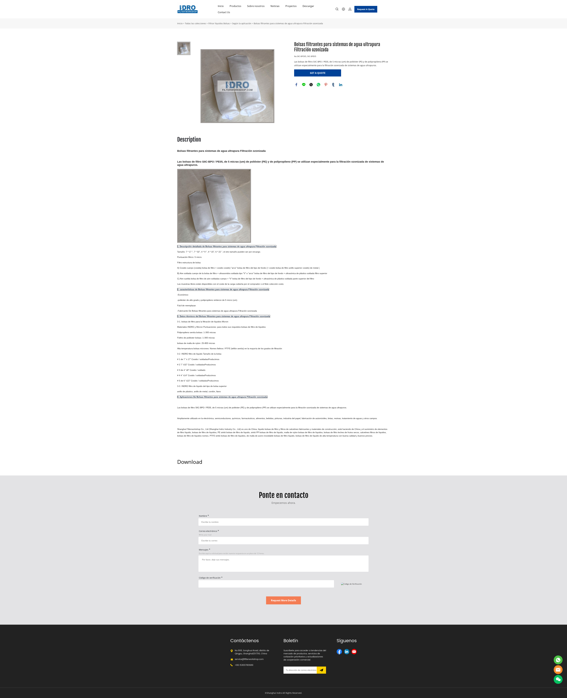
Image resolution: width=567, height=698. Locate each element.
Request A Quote (365, 9)
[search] (336, 9)
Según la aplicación (241, 23)
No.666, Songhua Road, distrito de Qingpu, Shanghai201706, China (252, 652)
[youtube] (354, 651)
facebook (296, 84)
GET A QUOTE (317, 73)
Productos (235, 6)
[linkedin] (346, 651)
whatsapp (318, 84)
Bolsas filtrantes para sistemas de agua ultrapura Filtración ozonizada (288, 23)
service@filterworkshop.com (249, 659)
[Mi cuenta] (350, 9)
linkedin (340, 84)
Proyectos (291, 6)
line (304, 84)
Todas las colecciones (195, 23)
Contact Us (224, 12)
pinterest (326, 84)
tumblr (333, 84)
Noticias (275, 6)
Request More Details (283, 600)
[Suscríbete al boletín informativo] (321, 670)
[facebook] (339, 651)
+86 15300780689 (244, 665)
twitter (311, 84)
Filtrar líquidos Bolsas (219, 23)
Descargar (308, 6)
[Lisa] (558, 659)
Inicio (221, 6)
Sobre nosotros (256, 6)
